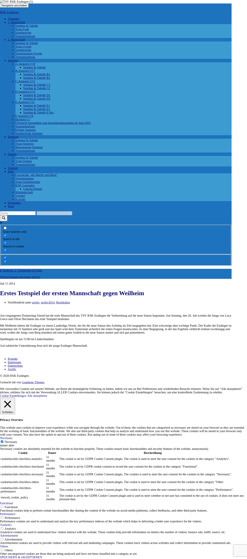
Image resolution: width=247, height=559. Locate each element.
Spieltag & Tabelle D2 (36, 98)
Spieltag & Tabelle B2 (36, 77)
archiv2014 (48, 302)
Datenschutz (15, 365)
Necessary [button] (6, 438)
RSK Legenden (25, 185)
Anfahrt (20, 195)
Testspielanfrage (25, 36)
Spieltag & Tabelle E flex (38, 112)
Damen (12, 154)
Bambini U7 (22, 119)
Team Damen (23, 161)
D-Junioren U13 (25, 91)
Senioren (13, 136)
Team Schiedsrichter (27, 182)
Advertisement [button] (9, 535)
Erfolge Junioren (25, 130)
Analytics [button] (6, 524)
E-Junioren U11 (25, 102)
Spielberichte (23, 32)
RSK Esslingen (9, 12)
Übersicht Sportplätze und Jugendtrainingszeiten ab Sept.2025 (53, 123)
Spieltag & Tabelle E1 (36, 105)
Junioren (13, 60)
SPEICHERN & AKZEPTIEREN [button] (21, 557)
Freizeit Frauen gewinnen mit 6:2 (20, 277)
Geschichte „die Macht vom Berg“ (36, 175)
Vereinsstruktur (24, 178)
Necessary (11, 441)
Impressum (14, 362)
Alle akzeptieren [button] (37, 395)
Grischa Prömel (32, 189)
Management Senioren (29, 147)
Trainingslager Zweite (28, 53)
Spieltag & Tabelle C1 (36, 84)
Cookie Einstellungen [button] (13, 395)
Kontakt (20, 199)
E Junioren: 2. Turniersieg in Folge (21, 270)
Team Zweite (23, 46)
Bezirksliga (63, 302)
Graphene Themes (33, 382)
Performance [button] (7, 514)
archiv (35, 302)
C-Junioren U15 (25, 81)
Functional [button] (6, 503)
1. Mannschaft (16, 22)
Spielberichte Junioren (28, 133)
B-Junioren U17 (25, 71)
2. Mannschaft (16, 39)
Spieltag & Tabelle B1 (36, 74)
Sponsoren (14, 202)
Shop (11, 206)
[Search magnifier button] (3, 218)
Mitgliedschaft (24, 192)
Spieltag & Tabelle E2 (36, 109)
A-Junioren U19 (25, 64)
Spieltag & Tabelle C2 (36, 88)
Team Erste (22, 29)
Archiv (12, 369)
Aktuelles (13, 18)
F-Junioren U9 (24, 116)
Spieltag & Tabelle (26, 25)
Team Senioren (24, 143)
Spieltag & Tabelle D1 (36, 95)
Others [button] (4, 546)
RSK (11, 171)
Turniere (13, 168)
